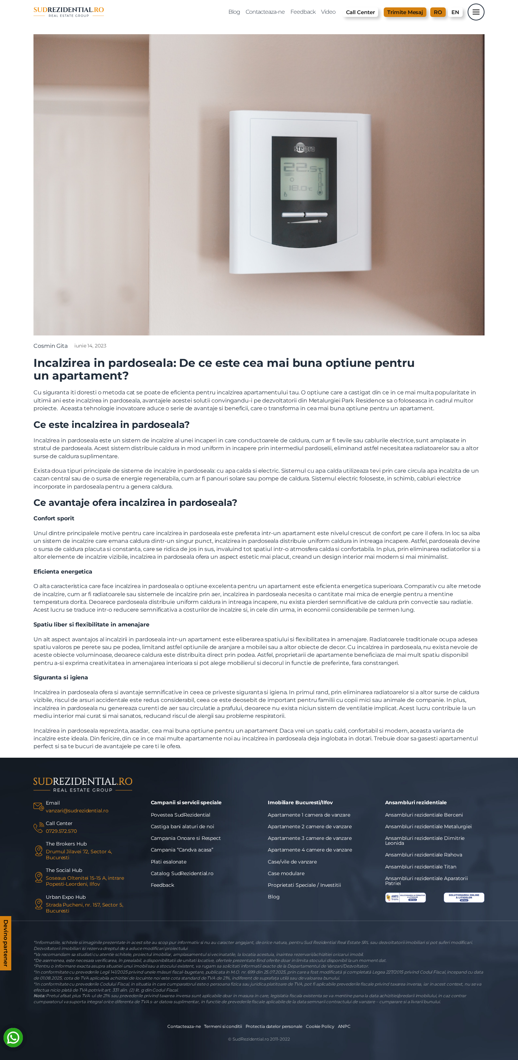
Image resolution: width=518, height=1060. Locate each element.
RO (438, 12)
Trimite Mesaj (405, 12)
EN (455, 12)
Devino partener (5, 943)
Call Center (360, 12)
